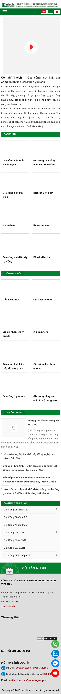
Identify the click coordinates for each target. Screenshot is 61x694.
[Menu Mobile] (4, 11)
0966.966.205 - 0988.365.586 (27, 667)
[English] (50, 12)
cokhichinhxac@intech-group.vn (28, 680)
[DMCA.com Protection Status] (46, 638)
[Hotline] (55, 644)
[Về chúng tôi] (30, 47)
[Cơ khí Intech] (30, 5)
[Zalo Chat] (55, 654)
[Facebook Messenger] (55, 663)
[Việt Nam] (43, 12)
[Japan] (56, 12)
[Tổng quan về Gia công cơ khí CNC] (13, 428)
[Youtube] (55, 673)
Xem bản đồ (8, 606)
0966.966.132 (32, 674)
